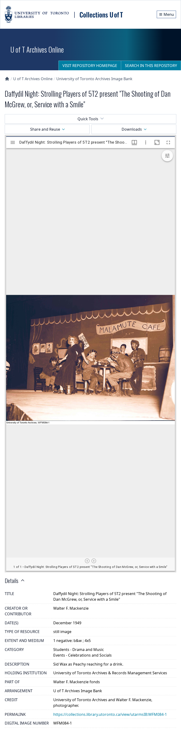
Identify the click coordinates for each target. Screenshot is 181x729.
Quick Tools (88, 118)
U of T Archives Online (33, 78)
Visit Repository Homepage (89, 65)
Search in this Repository (151, 65)
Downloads (132, 129)
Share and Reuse (45, 129)
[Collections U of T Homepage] (7, 78)
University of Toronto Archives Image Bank (94, 78)
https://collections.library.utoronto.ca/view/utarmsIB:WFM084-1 (110, 714)
